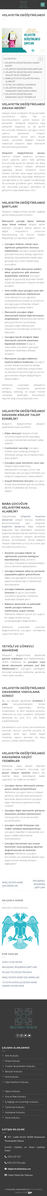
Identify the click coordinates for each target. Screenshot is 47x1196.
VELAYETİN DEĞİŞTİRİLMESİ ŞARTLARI (23, 69)
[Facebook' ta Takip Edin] (17, 1036)
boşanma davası (11, 526)
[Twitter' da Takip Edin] (25, 1036)
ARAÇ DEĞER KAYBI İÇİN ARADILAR (20, 977)
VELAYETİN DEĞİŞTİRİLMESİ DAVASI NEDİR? (22, 64)
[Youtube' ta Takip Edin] (29, 1036)
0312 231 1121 (14, 1156)
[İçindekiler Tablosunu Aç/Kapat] (39, 59)
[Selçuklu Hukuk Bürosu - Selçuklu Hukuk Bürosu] (23, 4)
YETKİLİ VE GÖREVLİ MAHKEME (20, 85)
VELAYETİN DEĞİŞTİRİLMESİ (17, 972)
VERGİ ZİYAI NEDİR (12, 962)
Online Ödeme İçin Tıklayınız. (20, 1175)
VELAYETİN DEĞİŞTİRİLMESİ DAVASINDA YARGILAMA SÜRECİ (21, 89)
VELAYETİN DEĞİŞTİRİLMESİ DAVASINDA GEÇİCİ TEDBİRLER (20, 95)
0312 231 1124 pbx (16, 1163)
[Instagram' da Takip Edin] (21, 1036)
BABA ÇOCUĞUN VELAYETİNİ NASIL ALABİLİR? (22, 80)
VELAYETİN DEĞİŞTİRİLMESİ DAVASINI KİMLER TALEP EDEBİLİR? (23, 73)
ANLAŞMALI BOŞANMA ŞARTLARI (19, 967)
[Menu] (43, 5)
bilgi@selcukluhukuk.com (19, 1169)
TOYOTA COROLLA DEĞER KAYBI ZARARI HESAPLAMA (19, 984)
